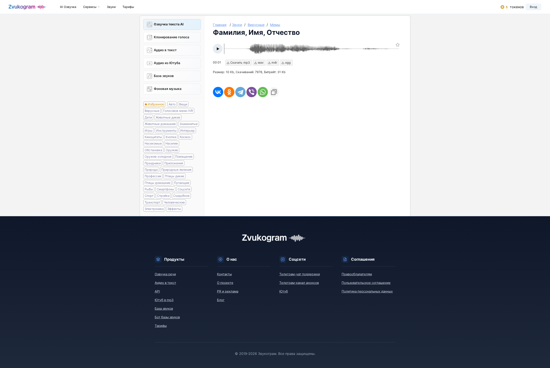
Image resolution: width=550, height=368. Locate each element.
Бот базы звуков (167, 317)
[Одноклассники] (229, 92)
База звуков (164, 76)
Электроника (154, 209)
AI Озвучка (68, 7)
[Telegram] (240, 92)
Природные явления (176, 169)
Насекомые (153, 143)
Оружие (172, 150)
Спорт (149, 195)
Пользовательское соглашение (366, 283)
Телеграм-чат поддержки (299, 274)
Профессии (153, 176)
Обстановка (153, 150)
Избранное (156, 104)
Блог (221, 300)
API (157, 291)
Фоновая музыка (168, 89)
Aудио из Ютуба (167, 63)
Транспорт (152, 202)
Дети (148, 117)
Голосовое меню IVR (178, 110)
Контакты (224, 274)
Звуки (111, 7)
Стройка (163, 195)
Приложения (173, 163)
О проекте (225, 283)
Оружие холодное (158, 156)
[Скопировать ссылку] (274, 92)
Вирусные (152, 110)
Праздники (153, 163)
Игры (149, 130)
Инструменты (166, 130)
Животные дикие (168, 117)
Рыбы (149, 189)
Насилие (171, 143)
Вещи (183, 104)
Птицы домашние (157, 183)
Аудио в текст (165, 50)
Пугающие (181, 183)
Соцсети (184, 189)
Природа (151, 169)
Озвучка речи (165, 274)
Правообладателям (357, 274)
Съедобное (181, 195)
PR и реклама (227, 291)
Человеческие (174, 202)
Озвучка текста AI (168, 24)
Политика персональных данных (367, 291)
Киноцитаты (153, 137)
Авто (172, 104)
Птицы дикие (174, 176)
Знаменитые (188, 124)
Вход (533, 7)
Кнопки (171, 137)
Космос (185, 137)
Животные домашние (160, 124)
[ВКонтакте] (218, 92)
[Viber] (251, 92)
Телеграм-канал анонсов (299, 283)
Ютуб (283, 291)
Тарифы (128, 7)
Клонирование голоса (171, 37)
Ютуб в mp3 (164, 300)
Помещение (183, 156)
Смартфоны (165, 189)
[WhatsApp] (263, 92)
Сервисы (89, 7)
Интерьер (187, 130)
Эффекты (174, 209)
